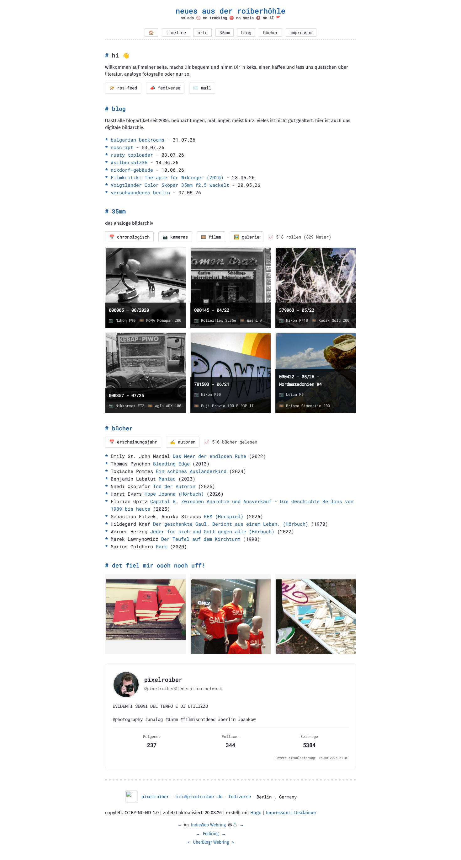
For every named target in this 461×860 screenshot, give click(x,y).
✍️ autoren (182, 442)
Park (161, 546)
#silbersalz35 (129, 162)
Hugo (256, 812)
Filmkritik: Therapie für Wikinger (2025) (167, 177)
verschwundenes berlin (140, 192)
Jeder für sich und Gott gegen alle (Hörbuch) (212, 531)
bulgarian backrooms (137, 140)
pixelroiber (155, 796)
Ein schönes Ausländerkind (191, 471)
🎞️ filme (211, 237)
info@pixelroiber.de (198, 796)
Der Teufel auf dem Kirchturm (200, 539)
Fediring (211, 833)
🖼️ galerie (246, 237)
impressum (301, 32)
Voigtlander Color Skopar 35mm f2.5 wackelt (170, 185)
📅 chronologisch (129, 237)
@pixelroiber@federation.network (183, 688)
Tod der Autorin (174, 486)
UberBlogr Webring (211, 842)
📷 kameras (175, 237)
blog (246, 32)
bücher (270, 32)
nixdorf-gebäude (132, 170)
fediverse (239, 796)
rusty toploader (132, 155)
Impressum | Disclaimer (291, 812)
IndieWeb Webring (208, 825)
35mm (225, 32)
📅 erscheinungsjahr (133, 442)
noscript (122, 147)
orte (203, 32)
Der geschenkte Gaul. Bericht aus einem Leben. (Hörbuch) (230, 524)
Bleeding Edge (171, 463)
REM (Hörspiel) (223, 516)
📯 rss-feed (123, 88)
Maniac (167, 479)
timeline (176, 32)
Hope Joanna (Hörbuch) (174, 494)
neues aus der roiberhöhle (230, 10)
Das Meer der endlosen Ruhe (209, 456)
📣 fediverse (165, 88)
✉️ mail (202, 88)
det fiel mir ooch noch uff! (158, 565)
